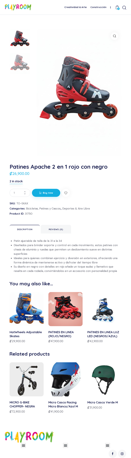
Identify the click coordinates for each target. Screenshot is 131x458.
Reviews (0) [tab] (56, 229)
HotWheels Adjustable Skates (26, 334)
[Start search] (124, 7)
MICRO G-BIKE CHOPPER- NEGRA (22, 404)
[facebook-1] (113, 454)
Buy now (48, 192)
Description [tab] (25, 229)
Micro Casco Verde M (102, 402)
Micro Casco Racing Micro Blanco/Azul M (63, 404)
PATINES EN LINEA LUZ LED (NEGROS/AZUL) (103, 334)
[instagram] (122, 454)
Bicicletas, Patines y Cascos (43, 208)
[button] (114, 36)
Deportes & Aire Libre (76, 208)
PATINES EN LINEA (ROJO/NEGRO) (61, 334)
